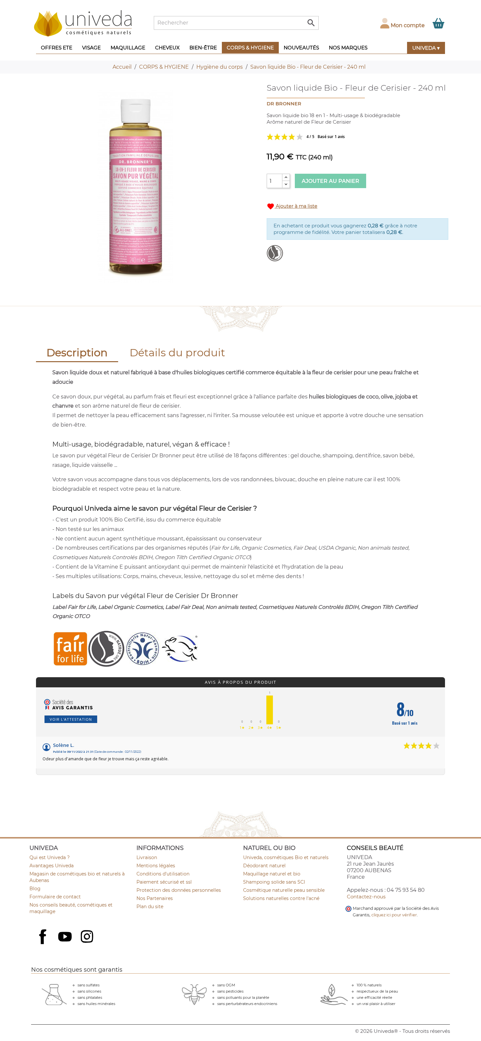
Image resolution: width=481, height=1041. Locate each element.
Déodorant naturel (264, 866)
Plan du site (149, 906)
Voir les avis (332, 137)
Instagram (88, 937)
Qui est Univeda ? (49, 857)
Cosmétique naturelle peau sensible (284, 890)
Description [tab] (77, 352)
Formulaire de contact (55, 897)
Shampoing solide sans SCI (274, 882)
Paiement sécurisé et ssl (164, 882)
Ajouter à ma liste (292, 206)
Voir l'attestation (71, 719)
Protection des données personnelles (178, 890)
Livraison (146, 857)
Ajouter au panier (330, 181)
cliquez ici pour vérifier (394, 914)
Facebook (43, 944)
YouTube (66, 937)
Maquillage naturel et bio (271, 874)
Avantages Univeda (51, 866)
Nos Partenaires (154, 898)
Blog (35, 888)
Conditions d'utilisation (162, 874)
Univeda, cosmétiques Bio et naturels (286, 857)
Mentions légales (155, 866)
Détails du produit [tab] (177, 352)
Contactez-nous (366, 896)
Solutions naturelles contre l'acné (281, 898)
